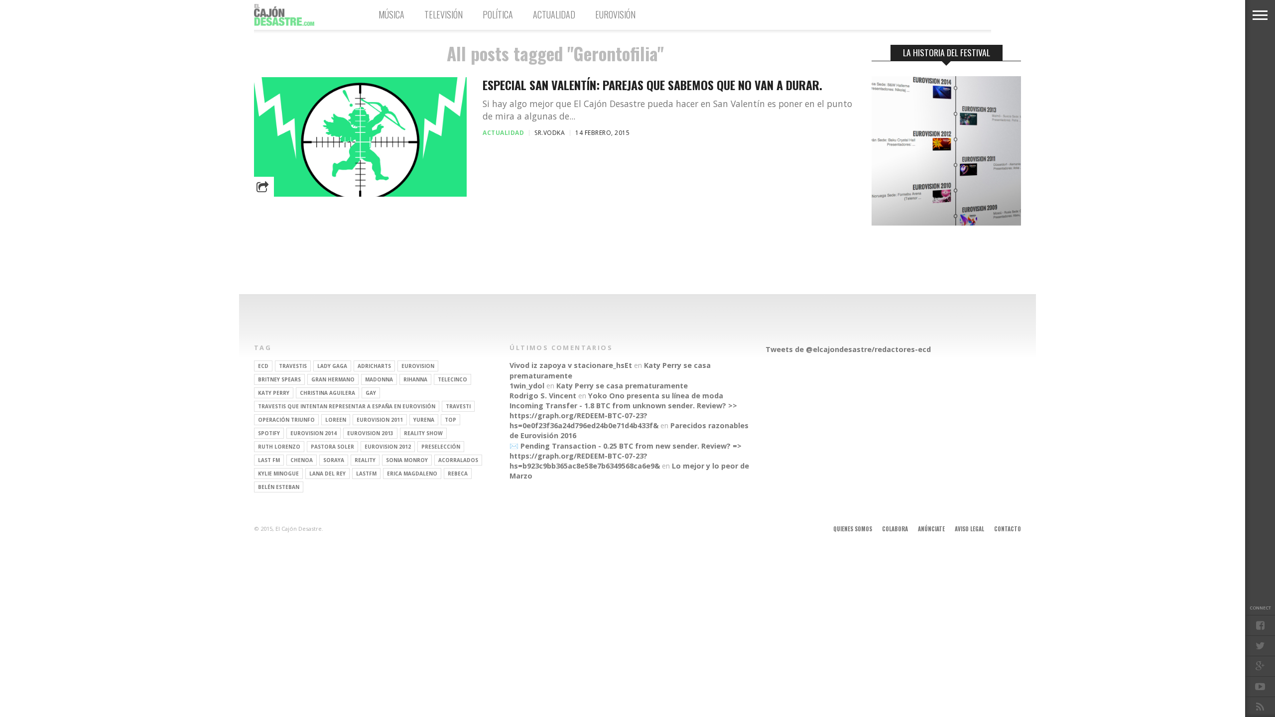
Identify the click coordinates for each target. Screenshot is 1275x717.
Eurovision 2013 (370, 433)
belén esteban (278, 486)
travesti (458, 406)
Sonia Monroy (407, 460)
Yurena (423, 419)
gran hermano (333, 379)
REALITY (365, 460)
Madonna (379, 379)
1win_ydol (527, 385)
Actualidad (554, 14)
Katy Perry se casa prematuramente (622, 385)
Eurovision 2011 (380, 419)
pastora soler (332, 446)
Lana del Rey (327, 473)
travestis (293, 365)
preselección (440, 446)
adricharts (374, 365)
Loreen (335, 419)
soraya (333, 460)
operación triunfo (286, 419)
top (450, 419)
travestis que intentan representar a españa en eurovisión (346, 406)
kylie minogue (278, 473)
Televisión (443, 14)
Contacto (1007, 529)
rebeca (458, 473)
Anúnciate (931, 529)
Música (391, 14)
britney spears (279, 379)
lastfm (366, 473)
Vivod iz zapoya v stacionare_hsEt (571, 365)
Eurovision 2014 (313, 433)
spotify (269, 433)
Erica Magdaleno (412, 473)
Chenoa (301, 460)
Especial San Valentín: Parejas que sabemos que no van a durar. (652, 85)
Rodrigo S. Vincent (543, 395)
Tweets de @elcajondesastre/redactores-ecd (848, 349)
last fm (269, 460)
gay (371, 392)
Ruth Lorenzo (279, 446)
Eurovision (417, 365)
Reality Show (423, 433)
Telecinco (452, 379)
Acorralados (458, 460)
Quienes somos (852, 529)
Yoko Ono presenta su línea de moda (655, 395)
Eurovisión (615, 14)
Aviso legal (969, 529)
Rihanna (415, 379)
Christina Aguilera (327, 392)
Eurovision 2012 (388, 446)
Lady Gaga (332, 365)
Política (498, 14)
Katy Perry (273, 392)
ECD (263, 365)
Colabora (895, 529)
